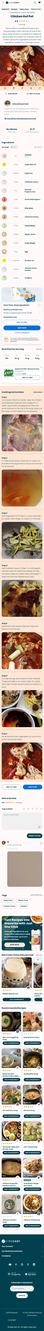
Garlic (27, 234)
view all (39, 955)
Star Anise (29, 208)
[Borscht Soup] (32, 1102)
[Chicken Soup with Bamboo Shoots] (11, 1175)
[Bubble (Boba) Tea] (17, 980)
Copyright (12, 1320)
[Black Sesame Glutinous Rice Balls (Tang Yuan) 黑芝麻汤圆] (11, 1065)
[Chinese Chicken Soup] (11, 1211)
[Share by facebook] (22, 88)
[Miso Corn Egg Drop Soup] (11, 1029)
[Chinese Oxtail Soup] (32, 1211)
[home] (12, 2)
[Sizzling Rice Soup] (32, 1065)
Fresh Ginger (30, 243)
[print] (5, 88)
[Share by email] (39, 88)
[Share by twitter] (31, 88)
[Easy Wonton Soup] (32, 1029)
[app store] (30, 1274)
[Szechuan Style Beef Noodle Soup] (11, 1138)
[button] (3, 2)
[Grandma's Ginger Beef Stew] (32, 1175)
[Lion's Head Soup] (32, 1138)
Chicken (28, 155)
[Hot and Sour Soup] (11, 1102)
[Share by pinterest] (13, 88)
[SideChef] (11, 1242)
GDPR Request (12, 1312)
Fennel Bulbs (30, 225)
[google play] (14, 1274)
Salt (26, 252)
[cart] (39, 2)
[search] (35, 2)
